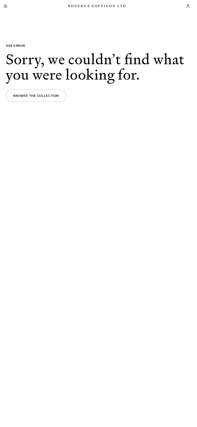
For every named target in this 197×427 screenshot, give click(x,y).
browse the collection (36, 95)
